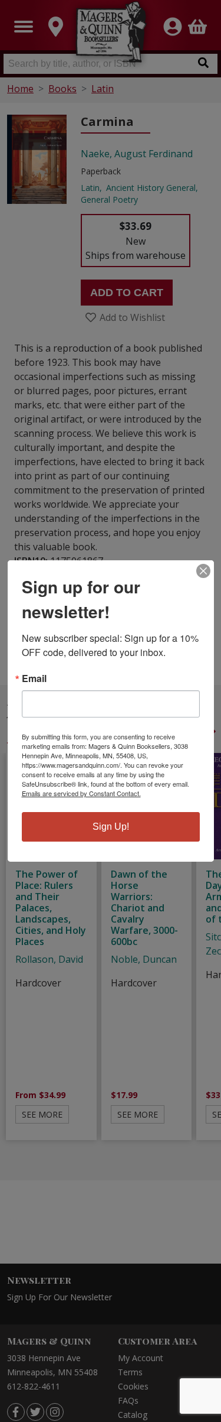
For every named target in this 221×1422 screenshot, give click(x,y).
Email (34, 678)
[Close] (203, 571)
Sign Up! (111, 827)
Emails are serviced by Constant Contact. (81, 793)
